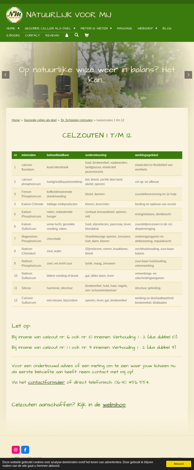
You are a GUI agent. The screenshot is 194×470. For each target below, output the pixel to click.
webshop (114, 405)
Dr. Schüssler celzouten (77, 120)
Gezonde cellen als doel (40, 120)
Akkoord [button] (179, 463)
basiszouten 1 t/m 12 (110, 120)
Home (16, 120)
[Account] (67, 35)
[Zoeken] (77, 35)
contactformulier (46, 382)
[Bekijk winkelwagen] (87, 35)
